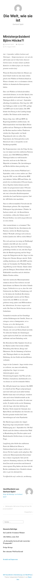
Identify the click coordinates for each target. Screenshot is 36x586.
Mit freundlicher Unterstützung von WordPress (17, 575)
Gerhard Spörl (9, 44)
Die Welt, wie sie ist (18, 18)
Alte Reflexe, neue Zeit (11, 537)
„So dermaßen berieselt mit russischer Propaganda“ (16, 542)
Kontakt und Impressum (10, 559)
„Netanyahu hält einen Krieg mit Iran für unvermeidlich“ (17, 507)
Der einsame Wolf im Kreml (13, 551)
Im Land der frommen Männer (14, 532)
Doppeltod (28, 512)
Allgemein (21, 44)
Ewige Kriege (8, 547)
